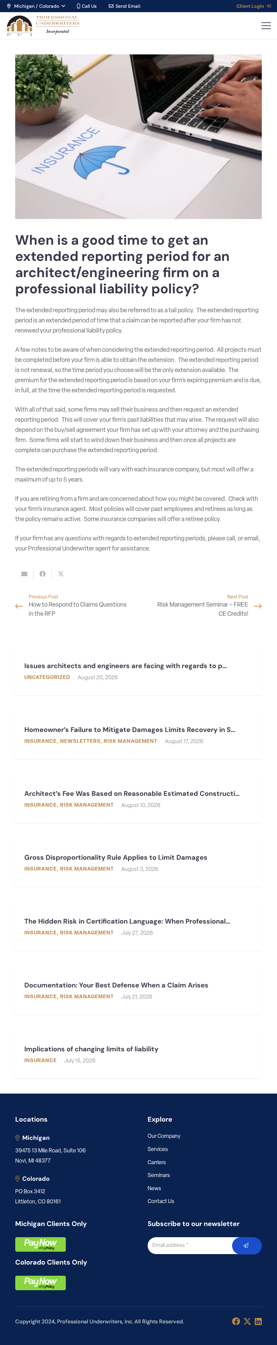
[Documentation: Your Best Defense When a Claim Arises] (138, 991)
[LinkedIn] (258, 1321)
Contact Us (161, 1201)
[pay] (40, 1244)
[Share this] (42, 574)
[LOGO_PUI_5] (42, 26)
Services (158, 1149)
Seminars (159, 1175)
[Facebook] (236, 1321)
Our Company (164, 1136)
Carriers (157, 1163)
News (154, 1189)
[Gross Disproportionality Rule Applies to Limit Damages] (138, 864)
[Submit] (247, 1245)
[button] (35, 6)
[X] (247, 1321)
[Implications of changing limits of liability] (138, 1055)
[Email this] (24, 574)
